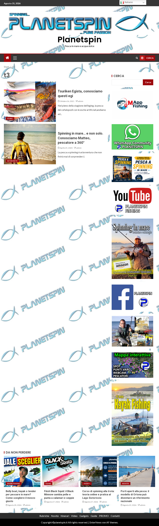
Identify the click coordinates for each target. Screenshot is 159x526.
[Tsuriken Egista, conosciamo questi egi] (30, 102)
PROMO (104, 515)
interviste (12, 161)
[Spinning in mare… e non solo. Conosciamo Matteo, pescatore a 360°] (30, 144)
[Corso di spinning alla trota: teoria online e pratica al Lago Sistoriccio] (98, 471)
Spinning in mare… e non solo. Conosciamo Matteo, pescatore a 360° (80, 138)
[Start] (7, 58)
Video (74, 515)
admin (80, 101)
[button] (15, 58)
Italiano (128, 2)
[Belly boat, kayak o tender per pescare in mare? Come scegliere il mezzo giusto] (22, 471)
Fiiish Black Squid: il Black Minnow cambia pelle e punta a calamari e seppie (59, 494)
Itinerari (65, 515)
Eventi (87, 483)
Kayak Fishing (13, 483)
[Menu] (15, 58)
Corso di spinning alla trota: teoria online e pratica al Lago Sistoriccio (98, 494)
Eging (10, 118)
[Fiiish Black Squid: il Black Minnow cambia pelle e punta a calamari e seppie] (60, 471)
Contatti (115, 515)
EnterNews (96, 522)
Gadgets (84, 515)
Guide (94, 515)
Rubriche (44, 515)
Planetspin (79, 39)
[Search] (137, 58)
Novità (125, 483)
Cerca (119, 75)
